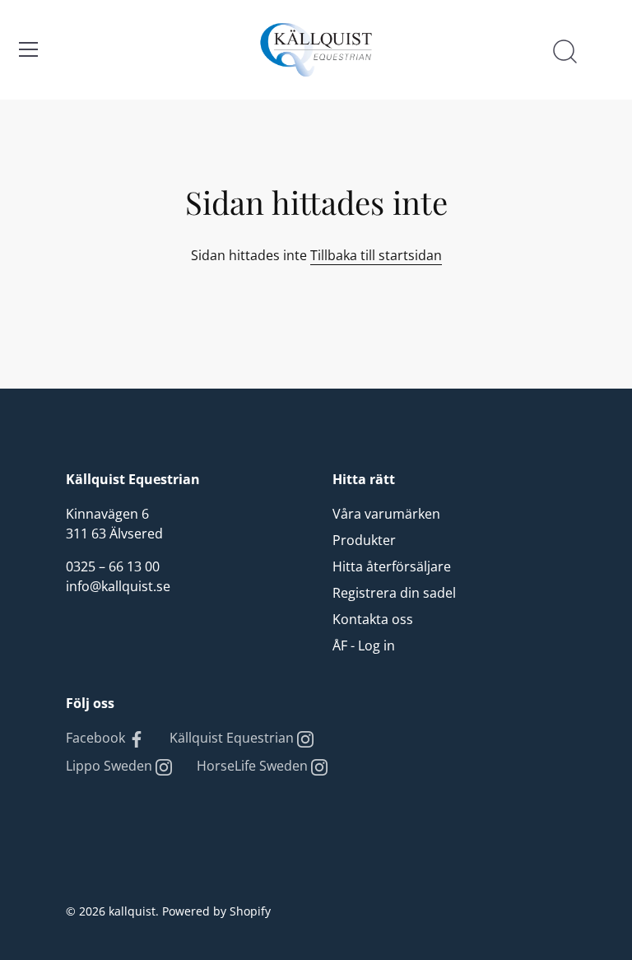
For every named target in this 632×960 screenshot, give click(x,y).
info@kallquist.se (118, 586)
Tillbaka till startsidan (376, 255)
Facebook (97, 738)
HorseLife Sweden (254, 766)
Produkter (364, 540)
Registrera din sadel (394, 593)
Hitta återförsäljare (391, 566)
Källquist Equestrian (233, 738)
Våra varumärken (386, 514)
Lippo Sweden (111, 766)
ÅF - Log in (363, 645)
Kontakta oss (372, 619)
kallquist (132, 911)
